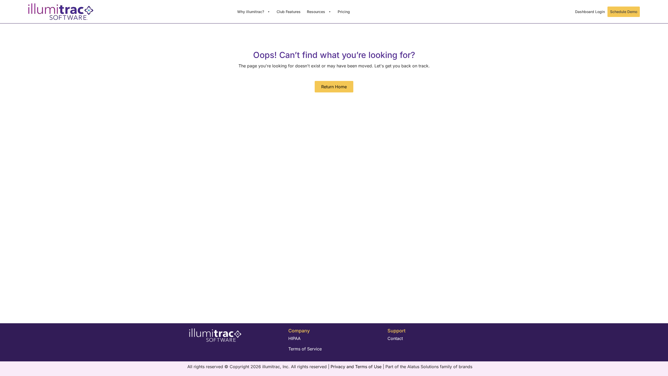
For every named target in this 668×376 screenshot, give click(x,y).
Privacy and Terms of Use (357, 366)
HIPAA (294, 338)
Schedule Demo (623, 11)
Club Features (289, 11)
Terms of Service (305, 348)
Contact (395, 338)
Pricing (344, 11)
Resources (316, 11)
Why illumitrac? (251, 11)
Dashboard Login (590, 11)
